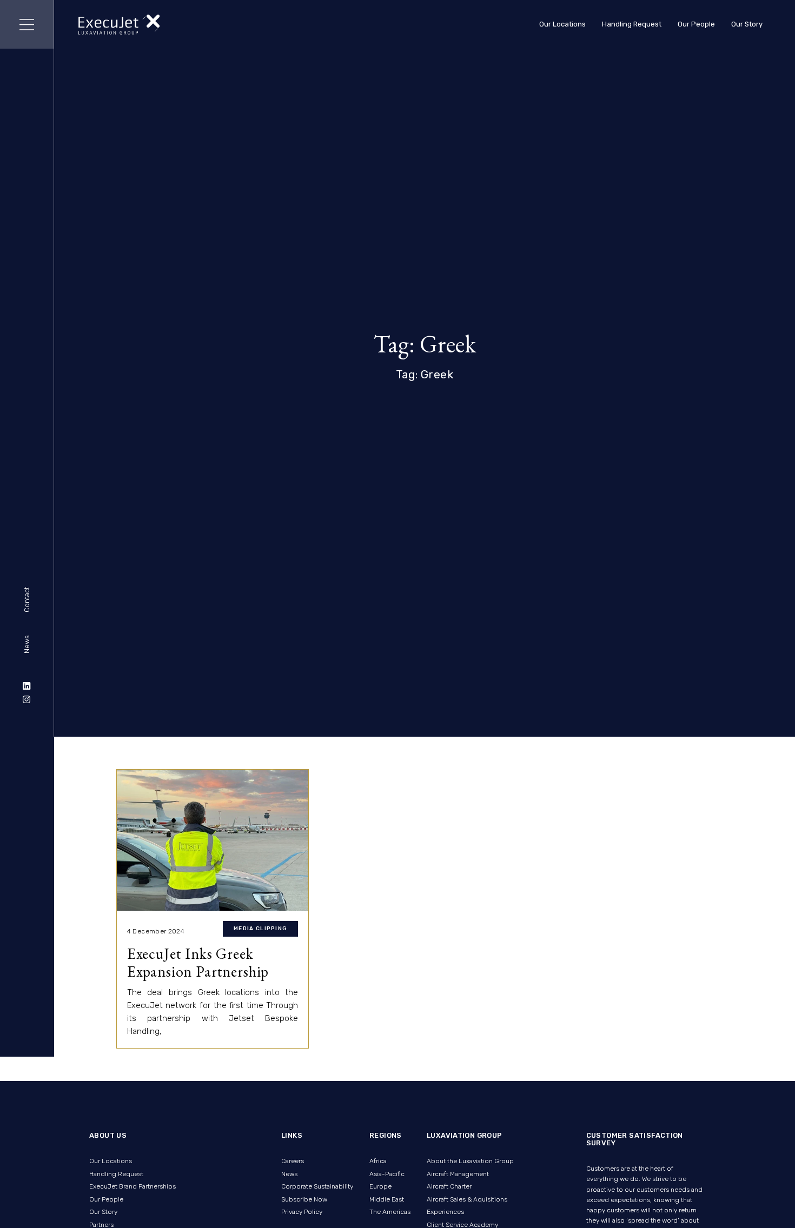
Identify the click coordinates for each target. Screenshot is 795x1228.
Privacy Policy (301, 1212)
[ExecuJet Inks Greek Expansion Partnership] (212, 840)
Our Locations (562, 24)
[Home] (119, 25)
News (27, 644)
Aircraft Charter (449, 1186)
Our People (696, 24)
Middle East (386, 1199)
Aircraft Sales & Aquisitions (467, 1199)
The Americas (389, 1212)
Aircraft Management (458, 1174)
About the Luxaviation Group (470, 1161)
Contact (27, 600)
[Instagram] (26, 699)
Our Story (747, 24)
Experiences (445, 1212)
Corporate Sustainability (317, 1186)
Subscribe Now (304, 1199)
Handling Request (631, 24)
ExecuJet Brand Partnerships (132, 1186)
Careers (292, 1161)
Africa (378, 1161)
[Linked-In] (26, 685)
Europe (380, 1186)
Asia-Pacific (387, 1174)
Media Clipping (260, 928)
